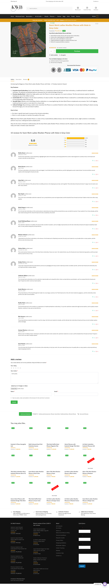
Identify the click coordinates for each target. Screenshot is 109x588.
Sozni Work (57, 414)
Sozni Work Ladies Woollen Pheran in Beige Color (90, 499)
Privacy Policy (59, 540)
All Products (59, 526)
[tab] (13, 79)
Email (56, 391)
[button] (95, 16)
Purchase (77, 51)
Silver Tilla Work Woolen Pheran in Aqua (53, 472)
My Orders (58, 528)
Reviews (26, 79)
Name (13, 391)
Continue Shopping (25, 414)
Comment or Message (85, 552)
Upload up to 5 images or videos (19, 386)
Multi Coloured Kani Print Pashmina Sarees (35, 445)
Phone (81, 544)
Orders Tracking (60, 548)
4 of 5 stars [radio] (18, 368)
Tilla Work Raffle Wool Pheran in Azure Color (35, 499)
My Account (78, 9)
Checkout (96, 9)
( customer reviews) (61, 47)
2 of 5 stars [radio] (14, 368)
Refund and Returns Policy (63, 532)
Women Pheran (72, 414)
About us (58, 530)
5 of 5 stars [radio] (20, 368)
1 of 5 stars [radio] (12, 368)
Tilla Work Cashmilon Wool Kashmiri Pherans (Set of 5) (18, 472)
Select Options (72, 452)
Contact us (95, 1)
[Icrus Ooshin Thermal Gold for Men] (97, 23)
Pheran (52, 414)
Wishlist (58, 550)
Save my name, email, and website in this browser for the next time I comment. (31, 398)
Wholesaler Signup (61, 545)
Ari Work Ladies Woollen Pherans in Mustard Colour (72, 499)
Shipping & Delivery (61, 543)
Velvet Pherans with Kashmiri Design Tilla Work (72, 445)
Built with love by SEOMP (17, 580)
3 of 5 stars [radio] (16, 368)
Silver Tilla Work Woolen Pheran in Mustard (89, 472)
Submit (82, 566)
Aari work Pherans (84, 414)
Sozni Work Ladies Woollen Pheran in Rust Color (36, 472)
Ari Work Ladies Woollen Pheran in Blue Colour (71, 472)
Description (19, 79)
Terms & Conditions (61, 535)
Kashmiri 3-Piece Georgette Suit (18, 445)
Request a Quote (60, 537)
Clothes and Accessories (44, 414)
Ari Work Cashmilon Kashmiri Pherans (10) (89, 445)
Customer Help (87, 9)
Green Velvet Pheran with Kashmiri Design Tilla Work (18, 499)
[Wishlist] (24, 429)
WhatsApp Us (14, 1)
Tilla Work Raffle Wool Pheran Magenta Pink (53, 445)
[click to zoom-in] (28, 39)
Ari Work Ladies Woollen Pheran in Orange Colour (53, 499)
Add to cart (18, 452)
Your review (14, 371)
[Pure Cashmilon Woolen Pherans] (96, 23)
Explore (62, 20)
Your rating (13, 365)
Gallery (12, 79)
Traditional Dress (64, 414)
